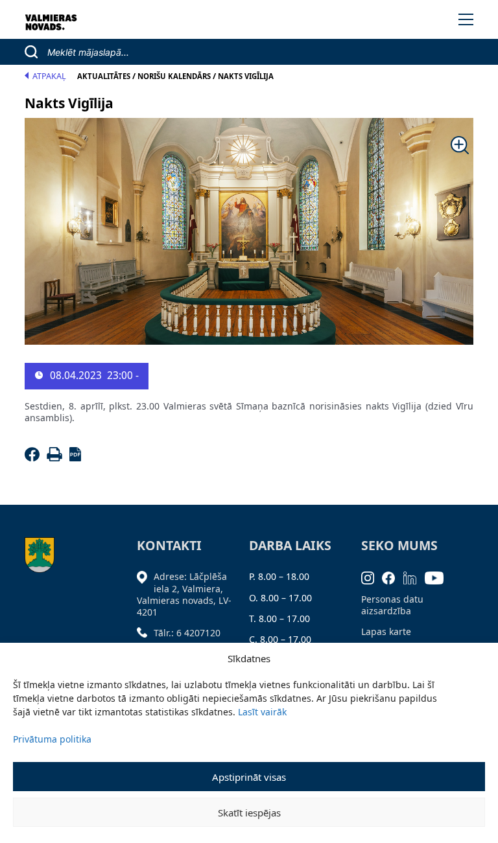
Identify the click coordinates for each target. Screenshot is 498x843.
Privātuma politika (52, 739)
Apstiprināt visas (249, 776)
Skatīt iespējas (249, 812)
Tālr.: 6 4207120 (187, 633)
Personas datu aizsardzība (392, 605)
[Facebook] (34, 458)
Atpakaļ (49, 76)
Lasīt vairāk (262, 712)
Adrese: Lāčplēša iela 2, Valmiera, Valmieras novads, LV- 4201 (184, 594)
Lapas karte (386, 631)
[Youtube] (438, 576)
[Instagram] (372, 576)
